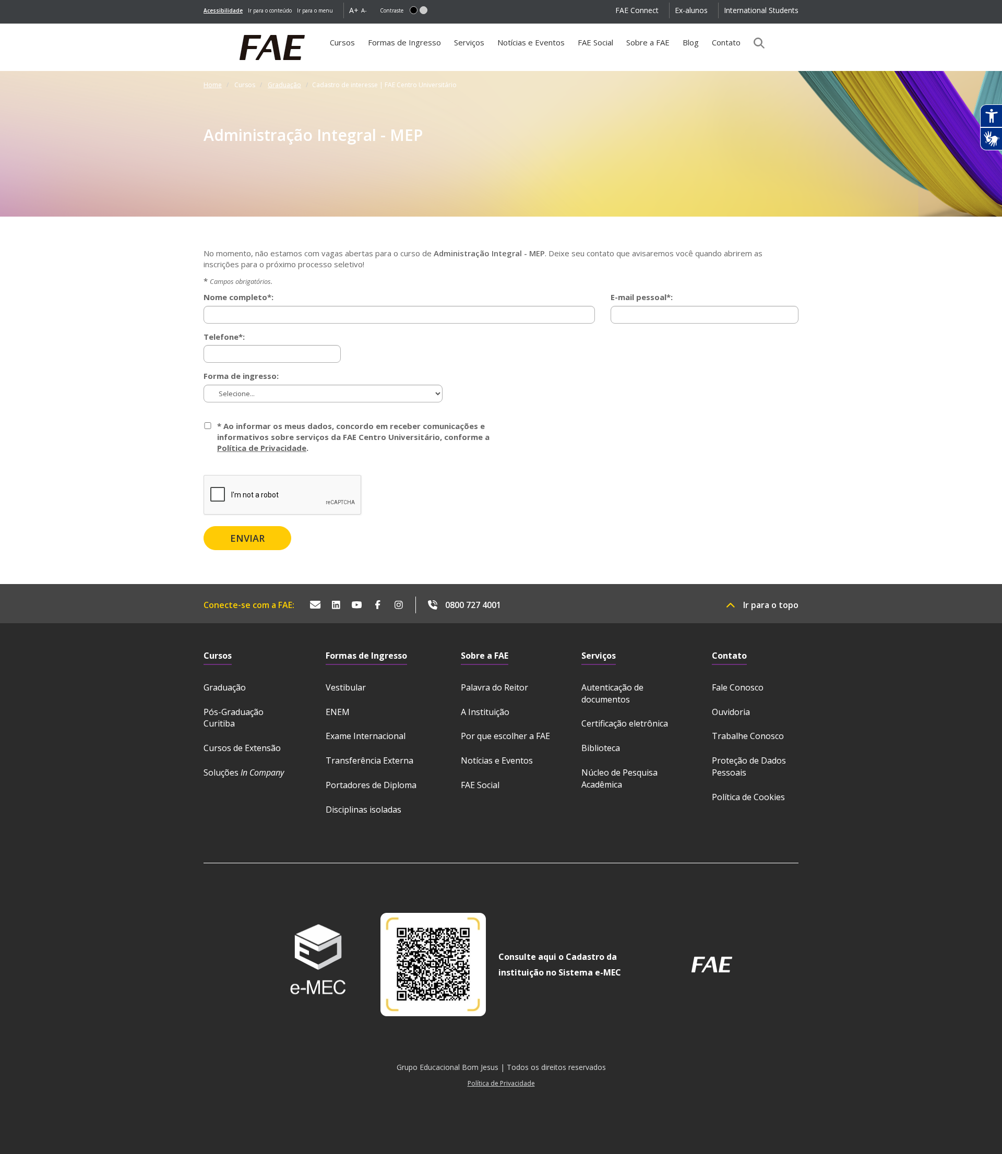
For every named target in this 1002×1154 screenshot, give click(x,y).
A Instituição (485, 712)
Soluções (244, 772)
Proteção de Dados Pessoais (749, 766)
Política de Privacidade (261, 448)
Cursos (345, 46)
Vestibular (346, 687)
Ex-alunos (691, 10)
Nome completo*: (238, 297)
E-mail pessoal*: (642, 297)
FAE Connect (637, 10)
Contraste (391, 10)
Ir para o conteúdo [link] (270, 10)
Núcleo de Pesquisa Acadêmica (619, 778)
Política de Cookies (748, 797)
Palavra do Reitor (494, 687)
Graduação (284, 84)
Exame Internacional (365, 736)
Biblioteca (600, 748)
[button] (414, 10)
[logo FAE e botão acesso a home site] (203, 29)
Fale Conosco (738, 687)
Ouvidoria (731, 712)
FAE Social (595, 42)
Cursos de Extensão (242, 748)
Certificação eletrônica (624, 723)
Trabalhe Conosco (748, 736)
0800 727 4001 (473, 605)
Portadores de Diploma (371, 785)
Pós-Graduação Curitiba (234, 718)
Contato (726, 42)
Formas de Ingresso (404, 42)
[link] (223, 10)
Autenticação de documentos (612, 693)
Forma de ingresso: (241, 376)
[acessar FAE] (712, 964)
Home (213, 84)
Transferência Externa (369, 760)
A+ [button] (354, 10)
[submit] (247, 538)
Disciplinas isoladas (363, 809)
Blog (691, 42)
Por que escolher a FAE (505, 736)
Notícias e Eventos (531, 42)
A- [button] (364, 10)
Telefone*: (224, 336)
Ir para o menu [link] (315, 10)
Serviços (469, 42)
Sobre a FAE (648, 42)
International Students (761, 10)
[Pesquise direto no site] (755, 43)
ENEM (338, 712)
